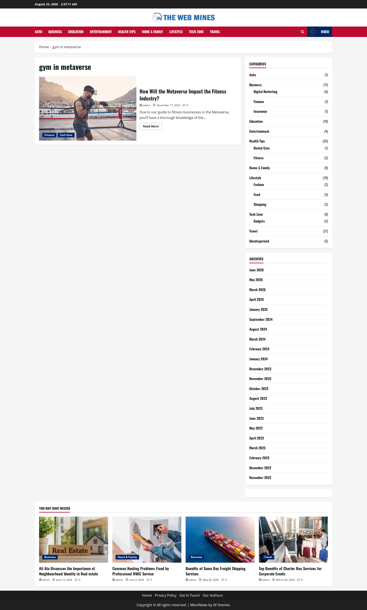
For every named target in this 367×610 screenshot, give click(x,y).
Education (75, 31)
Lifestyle (176, 31)
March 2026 (257, 289)
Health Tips (127, 31)
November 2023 (260, 378)
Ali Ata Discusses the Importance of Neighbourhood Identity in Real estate (68, 571)
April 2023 (256, 438)
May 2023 (256, 428)
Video (325, 31)
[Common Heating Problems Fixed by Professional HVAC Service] (146, 540)
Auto (38, 31)
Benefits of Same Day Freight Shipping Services (216, 571)
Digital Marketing (265, 91)
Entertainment (101, 31)
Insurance (260, 111)
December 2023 (260, 368)
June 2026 (256, 269)
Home (147, 595)
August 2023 (258, 398)
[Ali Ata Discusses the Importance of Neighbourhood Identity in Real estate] (73, 540)
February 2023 (259, 457)
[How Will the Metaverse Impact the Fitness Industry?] (87, 108)
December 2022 (260, 467)
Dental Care (262, 148)
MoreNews (198, 605)
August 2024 (258, 329)
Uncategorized (259, 241)
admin (146, 105)
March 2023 (257, 447)
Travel (215, 31)
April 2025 (256, 299)
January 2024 (258, 358)
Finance (49, 135)
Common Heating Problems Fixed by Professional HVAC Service (140, 571)
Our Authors (213, 595)
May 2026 (256, 279)
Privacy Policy (165, 595)
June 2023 (256, 418)
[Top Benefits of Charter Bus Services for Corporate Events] (293, 540)
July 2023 (256, 408)
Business (55, 31)
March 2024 (257, 339)
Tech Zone (196, 31)
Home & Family (152, 31)
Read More (152, 127)
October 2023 (258, 388)
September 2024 (260, 319)
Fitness (259, 157)
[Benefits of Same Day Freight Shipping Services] (220, 540)
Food (257, 194)
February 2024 (259, 348)
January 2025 (258, 309)
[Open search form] (302, 32)
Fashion (259, 184)
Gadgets (259, 221)
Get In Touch (189, 595)
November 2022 (260, 477)
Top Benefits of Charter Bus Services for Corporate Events (290, 571)
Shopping (260, 204)
